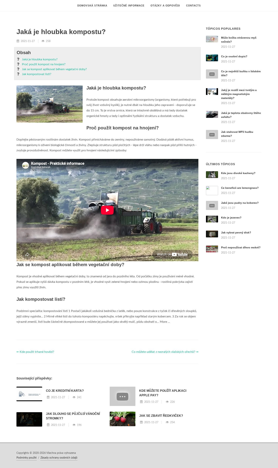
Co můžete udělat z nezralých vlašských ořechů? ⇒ (165, 351)
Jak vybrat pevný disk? (236, 232)
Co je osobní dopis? (234, 56)
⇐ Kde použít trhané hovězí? (35, 351)
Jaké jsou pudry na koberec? (240, 202)
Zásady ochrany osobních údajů (58, 457)
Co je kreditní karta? (65, 390)
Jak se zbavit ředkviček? (161, 415)
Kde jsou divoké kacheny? (238, 173)
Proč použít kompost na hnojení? (43, 64)
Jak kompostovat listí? (36, 74)
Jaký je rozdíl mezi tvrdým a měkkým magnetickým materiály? (239, 94)
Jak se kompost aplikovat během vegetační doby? (54, 69)
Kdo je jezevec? (231, 217)
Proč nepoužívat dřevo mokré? (241, 247)
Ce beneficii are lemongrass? (240, 187)
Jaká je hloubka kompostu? (39, 59)
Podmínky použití (26, 457)
